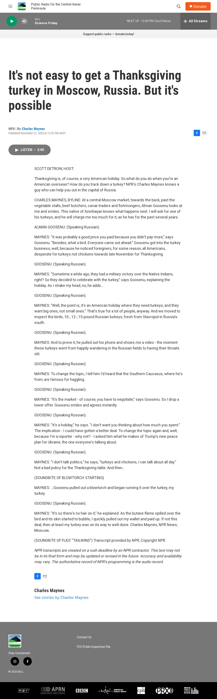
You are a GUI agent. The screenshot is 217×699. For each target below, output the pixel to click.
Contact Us (84, 637)
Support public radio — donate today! (108, 34)
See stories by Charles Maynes (61, 597)
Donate (199, 6)
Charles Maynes (33, 129)
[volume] (24, 21)
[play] (11, 21)
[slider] (31, 21)
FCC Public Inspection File (93, 646)
